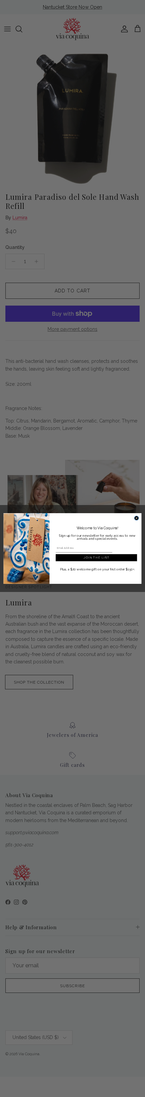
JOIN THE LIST (96, 558)
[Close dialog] (137, 518)
